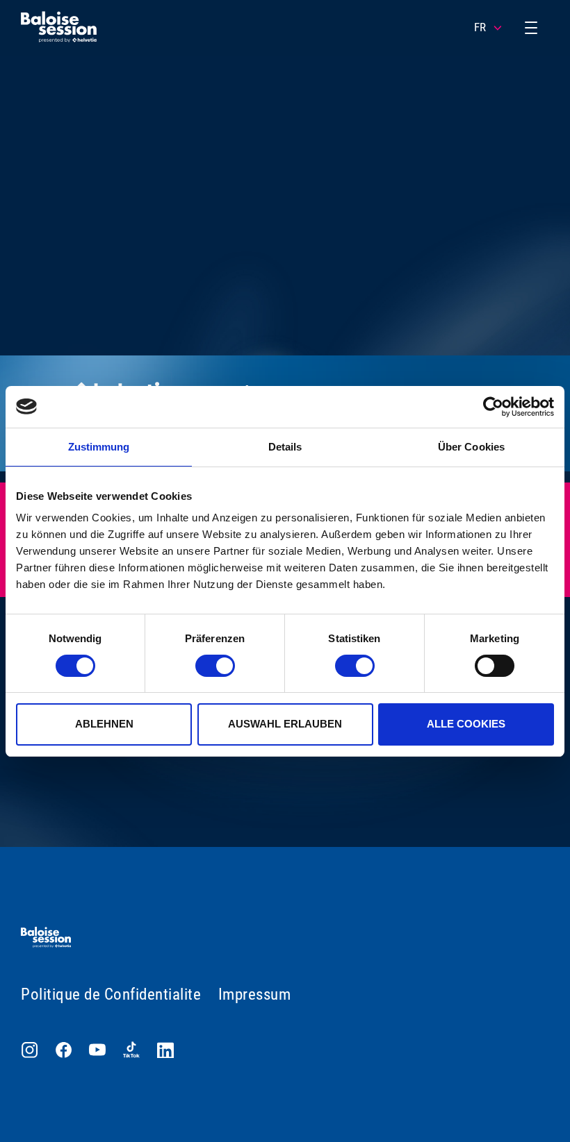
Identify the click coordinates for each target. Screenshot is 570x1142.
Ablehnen (104, 724)
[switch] (215, 666)
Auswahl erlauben (285, 724)
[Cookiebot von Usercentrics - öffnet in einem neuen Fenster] (493, 406)
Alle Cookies (466, 724)
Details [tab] (285, 447)
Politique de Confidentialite (111, 994)
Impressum (254, 994)
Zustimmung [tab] (99, 447)
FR (480, 27)
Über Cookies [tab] (471, 447)
